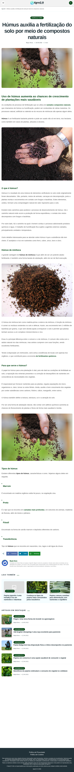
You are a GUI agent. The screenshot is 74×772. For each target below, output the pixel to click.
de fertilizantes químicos (46, 356)
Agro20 (3, 9)
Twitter (25, 553)
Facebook (14, 553)
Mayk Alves (29, 42)
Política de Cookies (37, 754)
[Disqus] (37, 708)
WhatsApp (36, 553)
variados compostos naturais (58, 105)
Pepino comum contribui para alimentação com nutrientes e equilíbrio (59, 598)
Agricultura (37, 18)
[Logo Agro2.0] (37, 3)
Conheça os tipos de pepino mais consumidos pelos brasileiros (37, 598)
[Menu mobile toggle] (3, 3)
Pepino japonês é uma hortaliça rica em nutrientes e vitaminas (12, 598)
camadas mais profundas (34, 510)
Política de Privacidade (37, 752)
